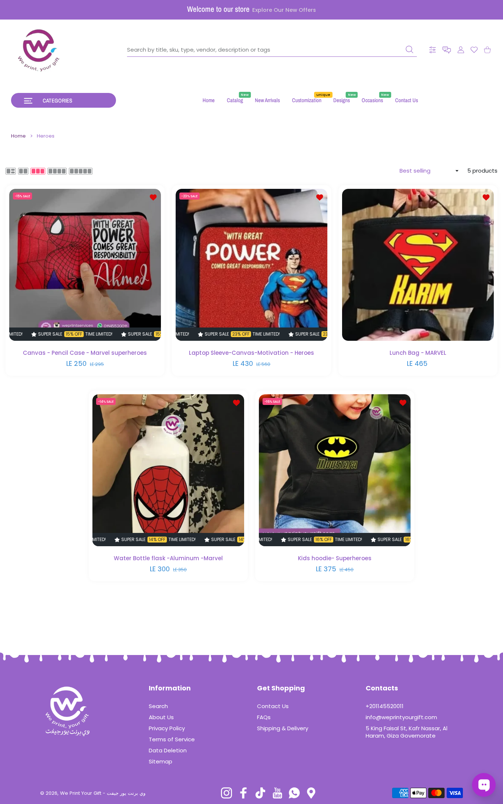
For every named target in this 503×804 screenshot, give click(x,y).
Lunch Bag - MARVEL (418, 353)
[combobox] (272, 50)
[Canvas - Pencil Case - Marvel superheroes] (85, 265)
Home (18, 136)
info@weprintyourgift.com (401, 717)
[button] (446, 50)
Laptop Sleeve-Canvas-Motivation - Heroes (251, 353)
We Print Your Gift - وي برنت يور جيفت (102, 793)
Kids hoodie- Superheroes (335, 558)
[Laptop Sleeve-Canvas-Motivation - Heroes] (251, 265)
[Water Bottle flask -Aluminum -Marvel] (168, 470)
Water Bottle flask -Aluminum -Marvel (168, 558)
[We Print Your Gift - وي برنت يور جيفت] (39, 49)
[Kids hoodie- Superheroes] (335, 470)
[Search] (409, 49)
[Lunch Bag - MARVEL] (418, 265)
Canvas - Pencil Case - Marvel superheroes (85, 353)
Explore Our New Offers (284, 10)
